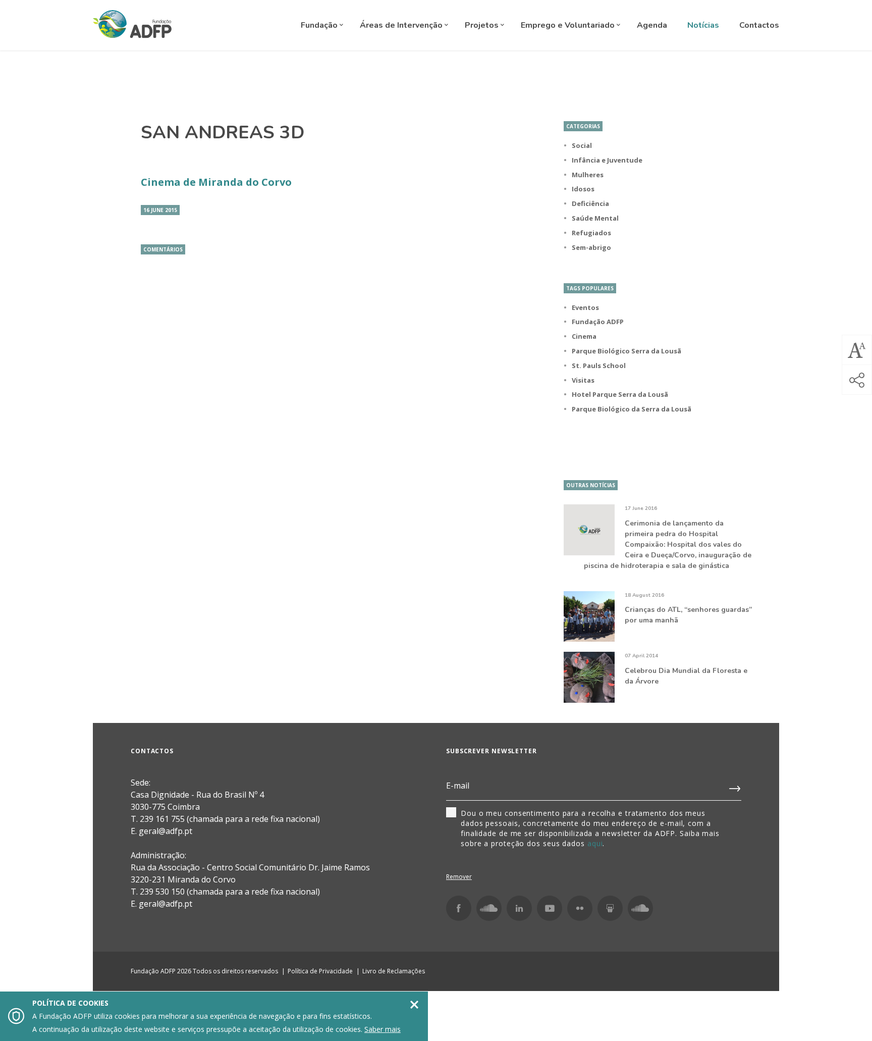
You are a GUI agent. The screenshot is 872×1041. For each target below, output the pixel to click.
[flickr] (579, 908)
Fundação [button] (320, 25)
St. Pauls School (599, 365)
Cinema (584, 336)
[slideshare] (610, 908)
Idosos (583, 188)
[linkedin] (519, 908)
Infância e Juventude (607, 160)
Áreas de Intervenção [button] (402, 25)
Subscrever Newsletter (491, 751)
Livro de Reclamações (393, 971)
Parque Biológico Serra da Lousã (626, 350)
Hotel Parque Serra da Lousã (620, 394)
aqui (595, 843)
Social (582, 145)
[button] (857, 350)
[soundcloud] (640, 908)
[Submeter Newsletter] (735, 786)
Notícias (703, 25)
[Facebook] (458, 908)
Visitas (583, 380)
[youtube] (549, 908)
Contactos (759, 25)
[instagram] (489, 908)
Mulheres (588, 174)
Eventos (585, 307)
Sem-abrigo (591, 247)
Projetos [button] (483, 25)
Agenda (652, 25)
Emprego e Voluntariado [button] (569, 25)
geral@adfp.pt (165, 903)
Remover (459, 876)
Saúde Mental (595, 218)
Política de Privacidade (320, 971)
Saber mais (382, 1029)
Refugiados (591, 232)
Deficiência (590, 203)
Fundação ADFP (598, 321)
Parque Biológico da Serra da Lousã (631, 408)
